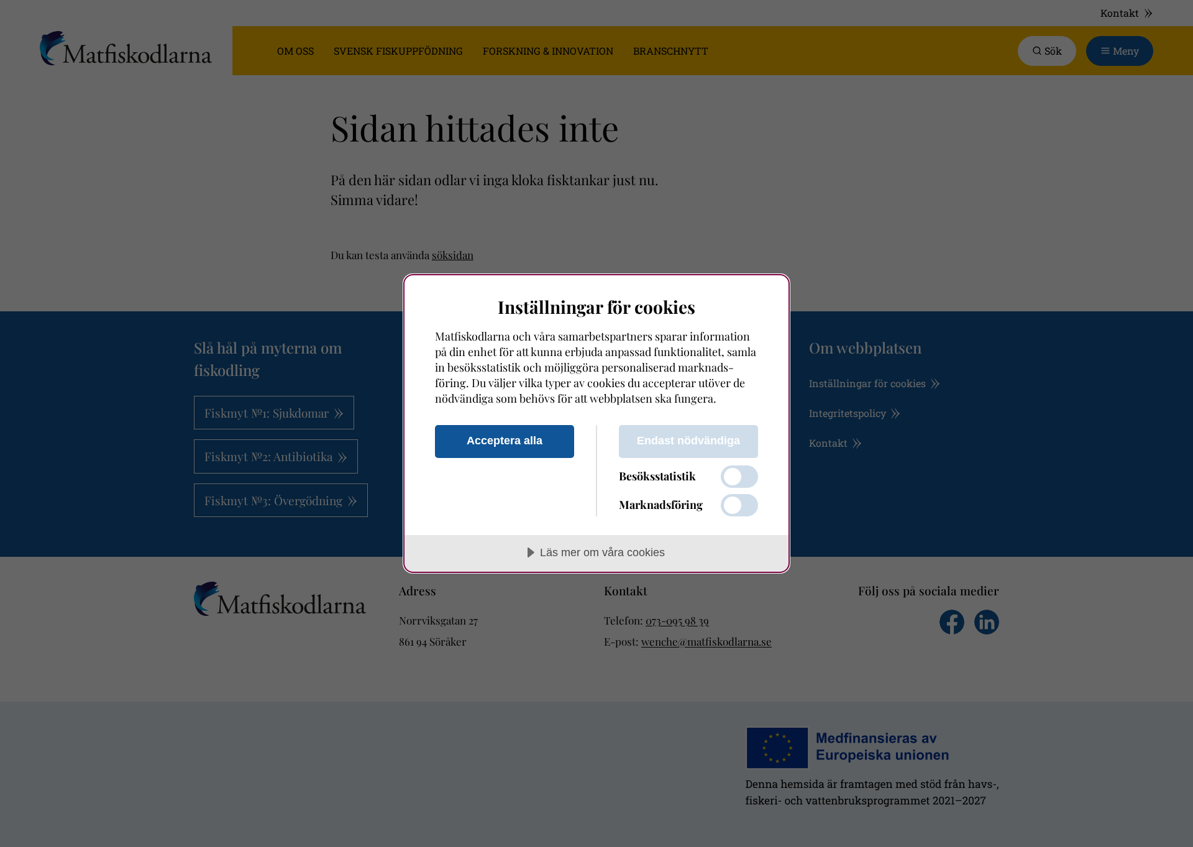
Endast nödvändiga (688, 440)
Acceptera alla (504, 440)
